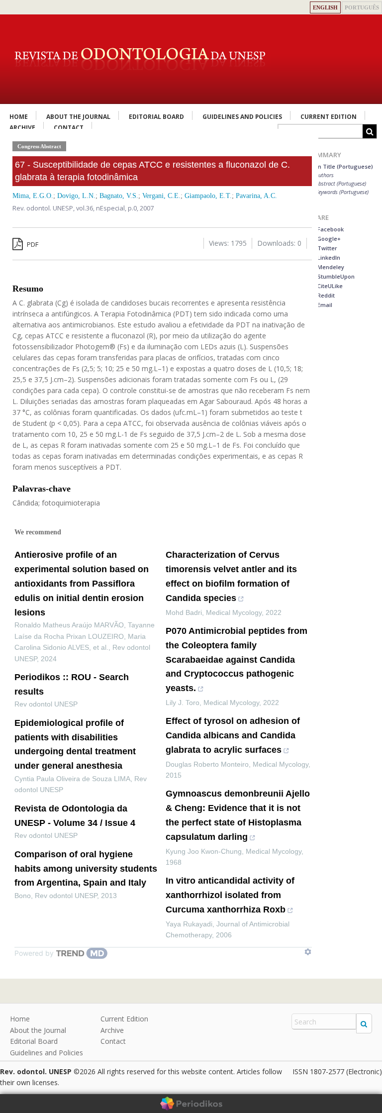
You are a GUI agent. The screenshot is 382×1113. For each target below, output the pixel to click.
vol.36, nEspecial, (102, 207)
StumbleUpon (335, 276)
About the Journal (78, 116)
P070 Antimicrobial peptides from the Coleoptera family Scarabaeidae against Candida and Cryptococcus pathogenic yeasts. (236, 659)
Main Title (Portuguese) (340, 166)
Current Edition (328, 116)
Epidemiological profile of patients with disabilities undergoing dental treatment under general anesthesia (75, 744)
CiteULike (329, 286)
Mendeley (330, 267)
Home (18, 116)
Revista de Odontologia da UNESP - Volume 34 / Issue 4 (74, 816)
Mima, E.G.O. (32, 196)
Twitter (326, 248)
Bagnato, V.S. (118, 196)
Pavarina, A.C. (256, 196)
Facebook (330, 229)
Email (324, 304)
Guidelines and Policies (242, 116)
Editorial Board (156, 116)
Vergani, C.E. (161, 196)
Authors (324, 175)
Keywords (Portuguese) (342, 192)
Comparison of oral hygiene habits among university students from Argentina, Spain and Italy (85, 868)
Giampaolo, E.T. (208, 196)
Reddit (325, 295)
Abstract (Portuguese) (340, 183)
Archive (112, 1030)
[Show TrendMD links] (308, 952)
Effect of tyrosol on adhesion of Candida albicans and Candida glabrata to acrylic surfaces (233, 735)
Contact (113, 1041)
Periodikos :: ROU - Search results (71, 684)
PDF (31, 244)
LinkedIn (328, 257)
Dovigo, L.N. (76, 196)
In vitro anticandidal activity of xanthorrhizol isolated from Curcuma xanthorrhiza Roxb (230, 895)
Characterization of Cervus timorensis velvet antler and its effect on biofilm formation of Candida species (231, 576)
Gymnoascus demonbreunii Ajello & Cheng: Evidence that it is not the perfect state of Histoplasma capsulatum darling (238, 815)
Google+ (328, 238)
